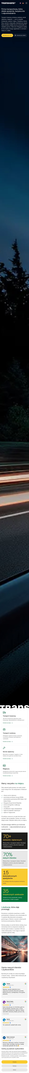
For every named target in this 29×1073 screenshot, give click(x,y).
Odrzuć (14, 1069)
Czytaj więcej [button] (6, 1013)
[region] (14, 1059)
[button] (26, 3)
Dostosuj (14, 1066)
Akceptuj (14, 1062)
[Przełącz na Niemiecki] (23, 3)
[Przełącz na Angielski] (20, 3)
